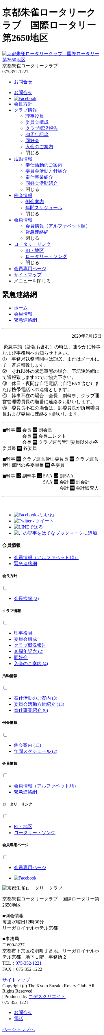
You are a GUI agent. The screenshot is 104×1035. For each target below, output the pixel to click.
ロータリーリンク (32, 244)
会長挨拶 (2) (26, 598)
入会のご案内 (39, 146)
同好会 (32, 140)
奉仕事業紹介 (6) (31, 710)
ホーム (21, 307)
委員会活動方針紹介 (46, 171)
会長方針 (23, 103)
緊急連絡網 (37, 232)
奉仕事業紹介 (39, 177)
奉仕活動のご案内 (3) (35, 698)
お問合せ (23, 81)
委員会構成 (37, 122)
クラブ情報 (25, 110)
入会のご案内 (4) (31, 663)
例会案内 (34, 201)
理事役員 (34, 116)
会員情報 (23, 219)
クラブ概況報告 (41, 128)
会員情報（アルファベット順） (57, 225)
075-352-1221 (29, 963)
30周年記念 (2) (28, 651)
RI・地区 (34, 250)
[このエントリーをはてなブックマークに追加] (55, 533)
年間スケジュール (43, 207)
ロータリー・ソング (46, 256)
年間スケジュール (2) (35, 751)
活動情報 (23, 158)
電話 (18, 1018)
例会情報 (23, 195)
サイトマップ (28, 274)
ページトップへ (18, 1029)
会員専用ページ (30, 268)
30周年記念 (37, 134)
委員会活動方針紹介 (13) (39, 704)
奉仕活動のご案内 (43, 164)
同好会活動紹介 (41, 183)
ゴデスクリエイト (47, 996)
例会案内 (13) (27, 745)
